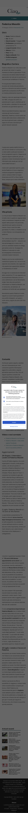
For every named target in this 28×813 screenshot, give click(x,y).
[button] (14, 404)
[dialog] (14, 406)
